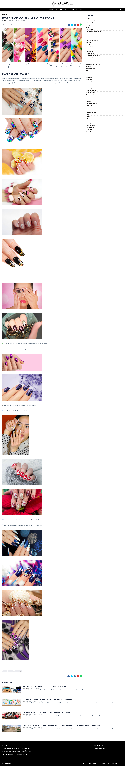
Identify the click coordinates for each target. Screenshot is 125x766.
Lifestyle (88, 83)
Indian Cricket (89, 77)
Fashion (88, 60)
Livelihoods (88, 86)
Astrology (88, 25)
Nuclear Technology (90, 94)
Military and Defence (90, 92)
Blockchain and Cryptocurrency (93, 31)
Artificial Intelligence (70, 9)
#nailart (10, 671)
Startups (88, 116)
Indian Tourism (89, 79)
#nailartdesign (18, 671)
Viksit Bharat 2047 (59, 9)
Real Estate (88, 101)
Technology (88, 123)
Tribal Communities (90, 125)
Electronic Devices (90, 49)
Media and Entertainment (91, 90)
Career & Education (90, 36)
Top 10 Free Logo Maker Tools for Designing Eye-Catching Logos (47, 699)
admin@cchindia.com (100, 748)
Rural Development (90, 107)
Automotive (88, 27)
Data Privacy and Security (92, 40)
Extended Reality (90, 57)
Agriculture (50, 9)
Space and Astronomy (91, 112)
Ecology (88, 44)
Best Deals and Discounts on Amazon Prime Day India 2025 (45, 686)
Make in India (89, 88)
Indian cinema (89, 75)
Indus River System (90, 81)
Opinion (87, 97)
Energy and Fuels (90, 53)
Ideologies (88, 73)
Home (44, 9)
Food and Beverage (90, 62)
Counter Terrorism (90, 38)
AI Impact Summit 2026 (91, 20)
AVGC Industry (89, 29)
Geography (88, 66)
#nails (5, 671)
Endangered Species (91, 51)
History (87, 70)
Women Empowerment (91, 134)
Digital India (79, 9)
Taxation (88, 120)
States (87, 118)
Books (87, 33)
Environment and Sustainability (93, 55)
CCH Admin (5, 20)
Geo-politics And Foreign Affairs (93, 64)
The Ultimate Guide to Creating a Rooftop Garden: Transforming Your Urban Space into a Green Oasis (61, 725)
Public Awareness (90, 99)
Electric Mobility (89, 46)
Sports (87, 114)
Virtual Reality (89, 129)
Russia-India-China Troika (92, 110)
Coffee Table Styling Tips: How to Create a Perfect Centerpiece (46, 712)
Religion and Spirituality (91, 103)
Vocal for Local (89, 131)
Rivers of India (89, 105)
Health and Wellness (90, 68)
